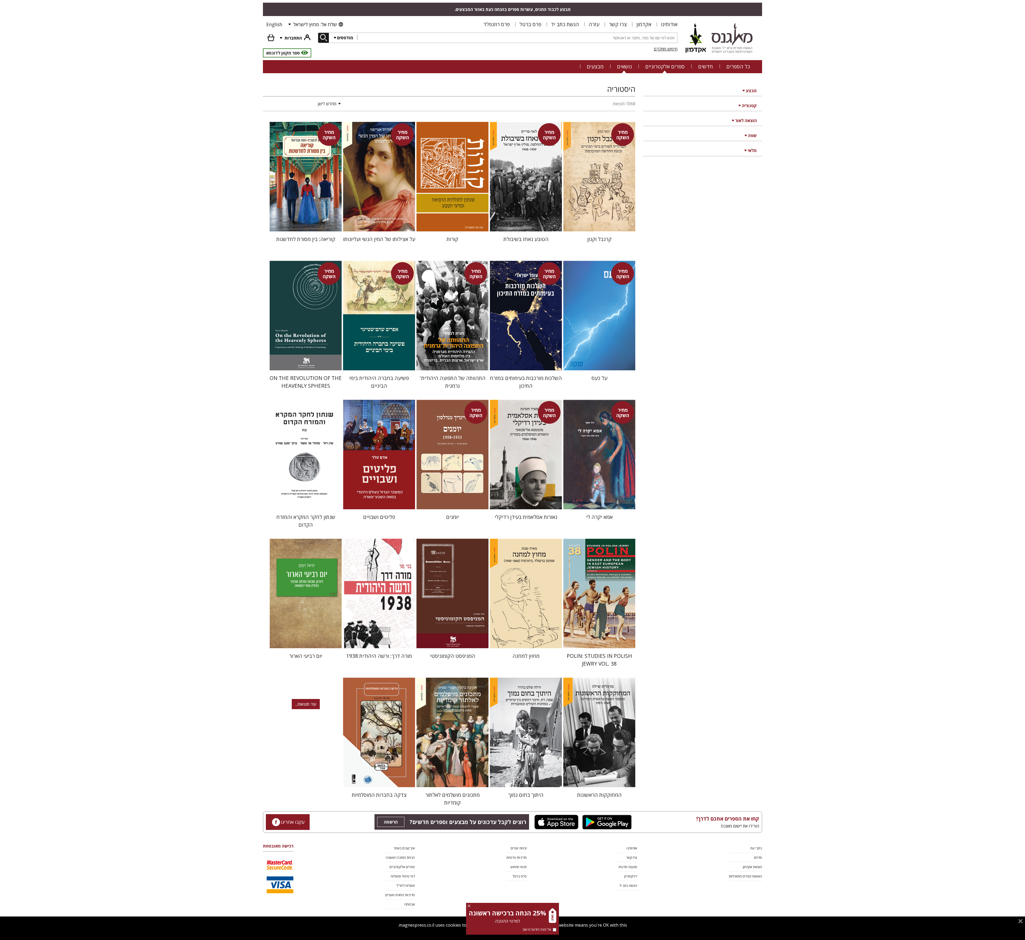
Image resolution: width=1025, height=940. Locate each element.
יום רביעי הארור (305, 655)
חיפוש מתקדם (665, 49)
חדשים (705, 66)
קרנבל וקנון (599, 239)
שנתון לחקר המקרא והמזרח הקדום (305, 520)
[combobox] (517, 38)
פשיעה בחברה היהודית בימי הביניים (379, 381)
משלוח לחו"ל (405, 885)
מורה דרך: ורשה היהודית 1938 (379, 655)
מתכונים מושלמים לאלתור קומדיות (452, 798)
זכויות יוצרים (519, 848)
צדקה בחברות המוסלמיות (379, 794)
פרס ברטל (530, 24)
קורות (452, 239)
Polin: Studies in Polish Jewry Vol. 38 (599, 659)
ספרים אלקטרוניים (665, 66)
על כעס (599, 378)
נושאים (624, 66)
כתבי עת (756, 848)
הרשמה (391, 822)
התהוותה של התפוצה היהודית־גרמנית (452, 381)
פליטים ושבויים (379, 517)
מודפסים (345, 38)
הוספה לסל (599, 223)
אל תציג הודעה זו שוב (536, 929)
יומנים (452, 517)
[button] (303, 103)
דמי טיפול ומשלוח (403, 876)
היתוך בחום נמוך (525, 794)
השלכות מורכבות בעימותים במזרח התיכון (526, 381)
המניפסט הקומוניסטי (452, 655)
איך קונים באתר (404, 848)
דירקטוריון (630, 876)
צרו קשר (618, 24)
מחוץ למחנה (525, 655)
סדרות (758, 857)
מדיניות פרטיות (516, 857)
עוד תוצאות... (305, 704)
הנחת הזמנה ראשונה (400, 857)
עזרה (594, 24)
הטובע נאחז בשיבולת (526, 239)
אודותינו (669, 24)
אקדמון (643, 24)
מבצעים (595, 66)
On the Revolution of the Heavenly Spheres (306, 381)
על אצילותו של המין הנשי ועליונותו (379, 239)
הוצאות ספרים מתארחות (745, 876)
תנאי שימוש (519, 866)
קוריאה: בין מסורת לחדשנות (305, 239)
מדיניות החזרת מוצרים (400, 894)
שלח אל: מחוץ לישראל (315, 24)
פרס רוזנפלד (496, 24)
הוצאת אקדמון (752, 866)
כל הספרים (738, 66)
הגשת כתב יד (565, 24)
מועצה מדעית (627, 866)
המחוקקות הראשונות (599, 794)
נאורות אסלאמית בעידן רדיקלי (526, 517)
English (274, 24)
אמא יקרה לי (599, 517)
